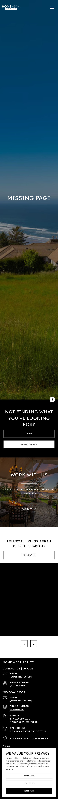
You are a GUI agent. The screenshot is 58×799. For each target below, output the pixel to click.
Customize (29, 783)
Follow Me (29, 555)
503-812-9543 (17, 709)
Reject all (29, 776)
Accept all (29, 791)
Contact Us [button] (29, 509)
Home (29, 433)
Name (6, 746)
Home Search (29, 444)
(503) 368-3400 (18, 685)
